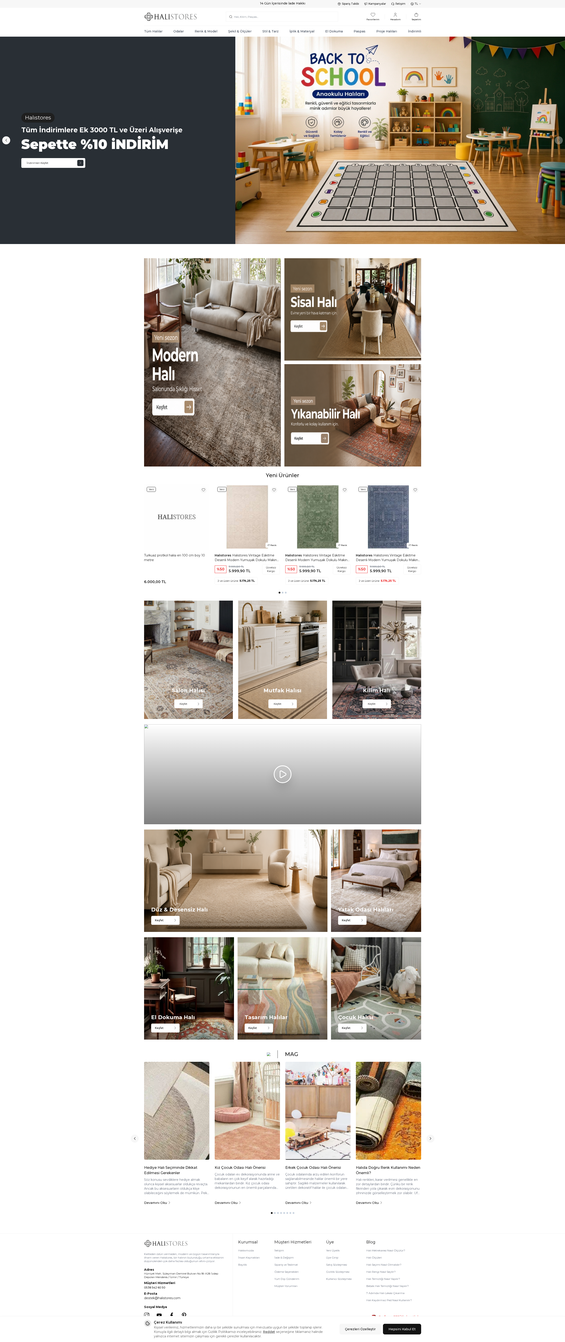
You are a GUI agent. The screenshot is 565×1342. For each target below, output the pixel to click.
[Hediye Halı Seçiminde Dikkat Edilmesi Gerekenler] (176, 1111)
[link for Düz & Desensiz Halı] (236, 881)
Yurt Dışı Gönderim (286, 1278)
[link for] (212, 362)
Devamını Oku (155, 1203)
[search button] (231, 17)
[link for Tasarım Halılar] (282, 988)
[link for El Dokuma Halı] (189, 988)
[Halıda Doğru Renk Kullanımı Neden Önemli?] (388, 1111)
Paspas (359, 31)
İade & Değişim (284, 1257)
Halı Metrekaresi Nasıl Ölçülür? (385, 1250)
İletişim (400, 3)
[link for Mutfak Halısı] (282, 660)
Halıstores (223, 555)
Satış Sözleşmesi (336, 1264)
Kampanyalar (377, 3)
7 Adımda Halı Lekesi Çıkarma (385, 1293)
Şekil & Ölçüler (240, 31)
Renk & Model (206, 31)
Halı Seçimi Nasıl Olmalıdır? (383, 1264)
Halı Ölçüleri (374, 1257)
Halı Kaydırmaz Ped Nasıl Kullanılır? (389, 1300)
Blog (370, 1242)
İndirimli (414, 31)
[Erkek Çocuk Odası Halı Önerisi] (318, 1111)
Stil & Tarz (270, 31)
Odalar (178, 31)
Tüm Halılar (153, 31)
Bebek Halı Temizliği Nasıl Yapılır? (387, 1286)
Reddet (269, 1332)
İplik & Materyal (301, 31)
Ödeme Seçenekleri (286, 1271)
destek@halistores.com (162, 1298)
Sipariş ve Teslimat (286, 1264)
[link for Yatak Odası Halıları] (376, 881)
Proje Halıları (386, 31)
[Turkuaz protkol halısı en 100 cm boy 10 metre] (176, 517)
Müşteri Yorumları (285, 1286)
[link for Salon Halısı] (188, 660)
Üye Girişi (332, 1257)
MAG (291, 1054)
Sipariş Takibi (350, 3)
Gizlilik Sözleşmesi (337, 1271)
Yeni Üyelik (333, 1250)
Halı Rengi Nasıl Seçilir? (381, 1271)
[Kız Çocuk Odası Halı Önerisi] (247, 1111)
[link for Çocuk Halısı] (376, 988)
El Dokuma (334, 31)
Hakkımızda (246, 1250)
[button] (6, 140)
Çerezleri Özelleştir (360, 1329)
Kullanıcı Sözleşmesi (339, 1278)
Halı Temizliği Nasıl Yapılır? (383, 1278)
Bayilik (242, 1264)
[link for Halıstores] (282, 140)
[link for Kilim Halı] (376, 660)
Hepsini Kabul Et (402, 1329)
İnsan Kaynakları (249, 1257)
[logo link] (170, 16)
